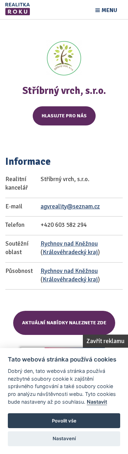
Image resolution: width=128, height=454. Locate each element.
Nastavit (97, 402)
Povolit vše (64, 421)
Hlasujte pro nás (64, 116)
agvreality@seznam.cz (70, 206)
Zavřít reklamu (105, 341)
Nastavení (64, 438)
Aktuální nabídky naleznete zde (64, 323)
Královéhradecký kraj (70, 252)
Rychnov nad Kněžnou (69, 243)
